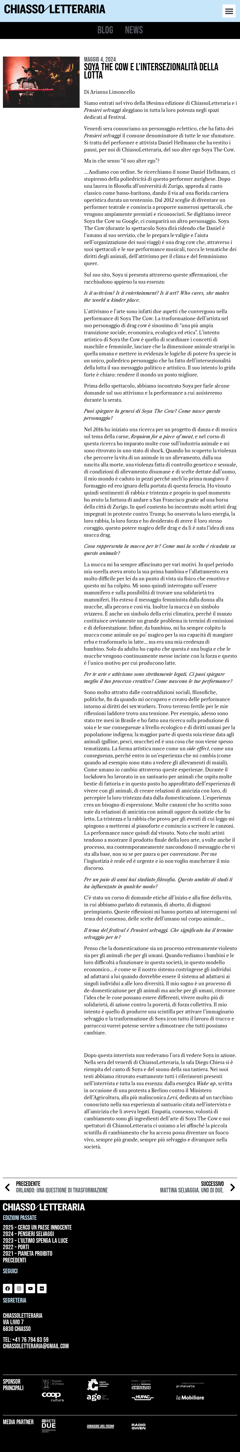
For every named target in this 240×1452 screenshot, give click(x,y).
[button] (229, 11)
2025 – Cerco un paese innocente (37, 1228)
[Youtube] (30, 1288)
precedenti (14, 1260)
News (134, 30)
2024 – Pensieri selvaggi (28, 1234)
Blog (105, 30)
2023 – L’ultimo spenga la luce (35, 1241)
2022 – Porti (16, 1247)
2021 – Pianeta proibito (27, 1254)
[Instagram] (19, 1288)
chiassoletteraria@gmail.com (36, 1346)
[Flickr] (42, 1288)
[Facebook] (7, 1288)
